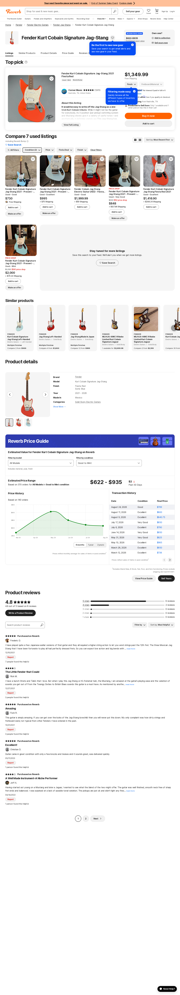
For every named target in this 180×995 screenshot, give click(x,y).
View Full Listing (71, 125)
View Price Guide (143, 578)
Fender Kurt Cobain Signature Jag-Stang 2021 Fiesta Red (88, 75)
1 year (91, 545)
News (120, 19)
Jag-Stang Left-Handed (50, 337)
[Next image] (51, 99)
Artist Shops (143, 19)
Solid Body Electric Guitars (88, 402)
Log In (172, 11)
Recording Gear (83, 19)
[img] (88, 90)
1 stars (86, 617)
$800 (159, 512)
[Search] (114, 11)
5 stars (86, 601)
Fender (78, 376)
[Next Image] (45, 394)
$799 (159, 507)
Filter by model (15, 458)
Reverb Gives (155, 19)
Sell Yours (166, 578)
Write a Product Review (20, 613)
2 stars (86, 613)
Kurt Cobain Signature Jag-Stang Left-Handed (18, 338)
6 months (80, 545)
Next (96, 818)
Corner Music (75, 90)
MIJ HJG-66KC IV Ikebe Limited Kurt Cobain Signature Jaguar (144, 339)
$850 (159, 522)
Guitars (28, 19)
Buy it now (148, 115)
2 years (100, 545)
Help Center (168, 19)
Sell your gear (133, 11)
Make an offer (14, 214)
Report (11, 657)
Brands (112, 19)
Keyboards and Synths (64, 19)
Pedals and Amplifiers (43, 19)
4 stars (86, 605)
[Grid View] (135, 140)
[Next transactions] (170, 560)
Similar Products (27, 53)
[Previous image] (11, 99)
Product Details (49, 53)
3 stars (86, 609)
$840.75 (161, 517)
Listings (9, 53)
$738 (159, 552)
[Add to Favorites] (112, 37)
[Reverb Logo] (13, 11)
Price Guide (68, 53)
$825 (159, 537)
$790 (159, 527)
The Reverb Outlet (14, 19)
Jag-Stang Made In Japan (82, 337)
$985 (159, 542)
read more (131, 649)
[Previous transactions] (164, 560)
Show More (58, 406)
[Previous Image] (10, 394)
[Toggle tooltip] (26, 62)
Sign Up (165, 11)
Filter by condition (84, 458)
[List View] (140, 140)
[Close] (134, 91)
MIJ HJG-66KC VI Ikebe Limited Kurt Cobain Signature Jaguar (112, 339)
